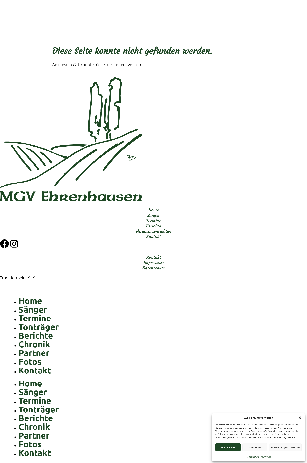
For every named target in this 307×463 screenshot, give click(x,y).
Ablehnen (255, 447)
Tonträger (38, 326)
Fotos (29, 361)
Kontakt (34, 370)
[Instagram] (14, 243)
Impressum (266, 456)
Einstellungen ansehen (285, 447)
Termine (34, 318)
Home (30, 300)
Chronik (34, 344)
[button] (300, 417)
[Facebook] (4, 243)
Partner (33, 352)
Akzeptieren (228, 447)
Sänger (32, 309)
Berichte (35, 335)
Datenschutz (253, 456)
